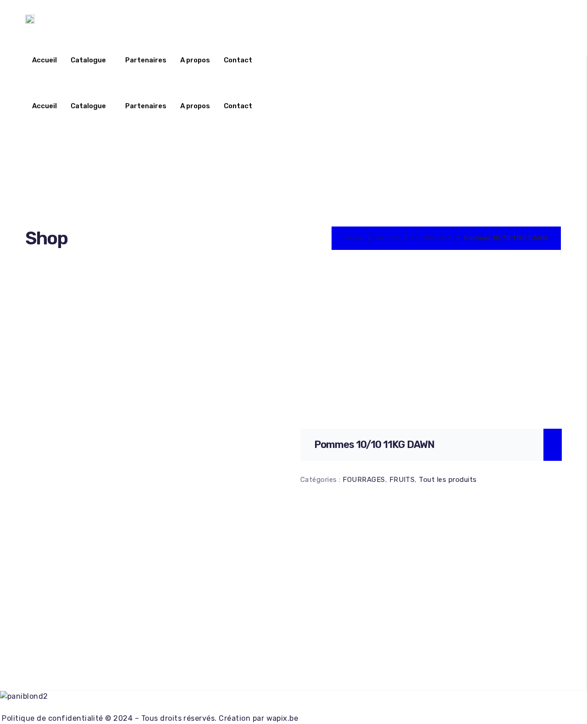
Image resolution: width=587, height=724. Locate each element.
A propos (195, 60)
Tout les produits (447, 479)
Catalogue (88, 60)
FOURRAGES (432, 238)
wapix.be (282, 718)
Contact (238, 60)
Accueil (44, 60)
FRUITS (387, 238)
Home (354, 238)
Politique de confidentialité (51, 718)
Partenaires (145, 60)
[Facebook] (293, 708)
